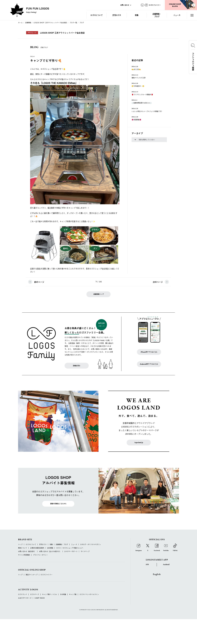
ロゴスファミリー (46, 574)
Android (166, 564)
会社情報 (50, 548)
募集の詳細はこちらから (58, 503)
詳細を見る (76, 366)
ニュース (176, 15)
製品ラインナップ (32, 574)
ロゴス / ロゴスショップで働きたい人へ (69, 548)
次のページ (158, 281)
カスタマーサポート (70, 551)
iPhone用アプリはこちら (149, 352)
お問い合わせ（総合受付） (27, 551)
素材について (22, 548)
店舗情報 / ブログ (62, 544)
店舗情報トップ (98, 294)
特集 (136, 15)
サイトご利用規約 (24, 555)
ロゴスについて (96, 15)
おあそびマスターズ (24, 598)
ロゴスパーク (34, 594)
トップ (20, 544)
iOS (147, 564)
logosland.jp (139, 442)
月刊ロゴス (116, 15)
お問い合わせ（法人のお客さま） (50, 551)
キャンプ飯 (72, 594)
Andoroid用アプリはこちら (149, 364)
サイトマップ (85, 551)
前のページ (39, 281)
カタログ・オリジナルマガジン (90, 544)
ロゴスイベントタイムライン (89, 594)
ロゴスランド (22, 594)
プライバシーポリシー (40, 555)
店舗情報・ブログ (157, 15)
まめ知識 (63, 594)
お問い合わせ (124, 5)
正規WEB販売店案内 (37, 548)
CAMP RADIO (40, 598)
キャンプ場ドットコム (49, 594)
